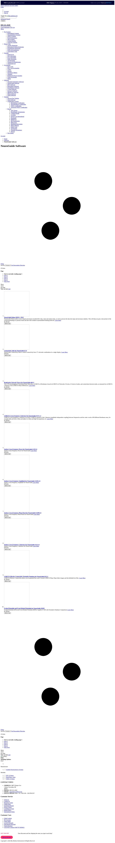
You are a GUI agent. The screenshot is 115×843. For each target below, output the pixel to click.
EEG (10, 775)
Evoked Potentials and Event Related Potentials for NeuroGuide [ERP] (24, 608)
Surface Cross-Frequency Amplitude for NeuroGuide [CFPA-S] (22, 481)
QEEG (10, 779)
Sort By (3, 265)
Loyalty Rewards (8, 823)
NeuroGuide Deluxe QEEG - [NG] (14, 317)
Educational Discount (9, 824)
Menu (2, 29)
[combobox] (8, 17)
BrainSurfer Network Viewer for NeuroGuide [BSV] (19, 382)
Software (6, 140)
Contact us (7, 801)
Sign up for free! (6, 837)
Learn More (58, 320)
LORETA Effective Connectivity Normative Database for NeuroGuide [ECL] (26, 576)
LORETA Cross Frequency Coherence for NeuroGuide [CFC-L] (22, 416)
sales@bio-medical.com (15, 791)
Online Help (7, 804)
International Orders (9, 812)
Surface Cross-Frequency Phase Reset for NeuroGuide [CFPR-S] (22, 513)
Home (5, 139)
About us (6, 799)
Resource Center (8, 802)
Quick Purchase (8, 826)
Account (6, 11)
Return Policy (7, 810)
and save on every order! (9, 5)
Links (2, 7)
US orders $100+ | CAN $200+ (58, 2)
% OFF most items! (14, 2)
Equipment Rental (9, 805)
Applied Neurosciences (14, 769)
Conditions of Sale (9, 808)
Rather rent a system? (101, 2)
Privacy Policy (8, 807)
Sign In (6, 13)
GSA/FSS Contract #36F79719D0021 (14, 827)
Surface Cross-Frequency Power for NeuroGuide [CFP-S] (20, 449)
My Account (7, 820)
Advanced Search (5, 19)
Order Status (7, 821)
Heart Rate (10, 777)
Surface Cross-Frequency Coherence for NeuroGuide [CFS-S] (21, 544)
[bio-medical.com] (12, 16)
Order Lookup (8, 818)
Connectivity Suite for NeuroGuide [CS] (15, 350)
